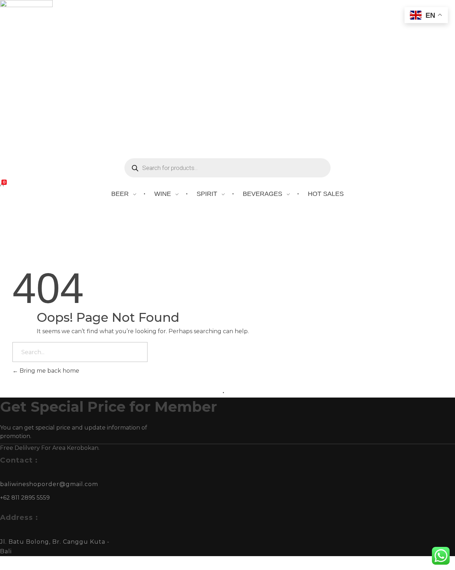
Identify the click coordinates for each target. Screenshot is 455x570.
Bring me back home (48, 370)
